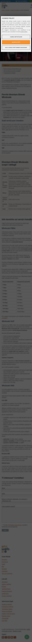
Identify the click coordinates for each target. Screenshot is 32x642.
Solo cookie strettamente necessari (16, 47)
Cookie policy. (23, 31)
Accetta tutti (16, 42)
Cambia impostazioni (16, 37)
